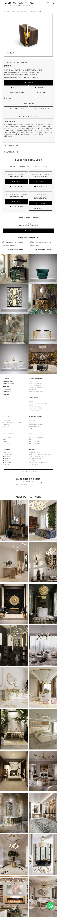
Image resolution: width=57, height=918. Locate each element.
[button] (56, 218)
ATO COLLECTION (8, 434)
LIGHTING (6, 394)
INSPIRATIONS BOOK (35, 407)
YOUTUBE (7, 462)
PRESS (31, 434)
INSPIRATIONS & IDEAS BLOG (38, 403)
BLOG (31, 401)
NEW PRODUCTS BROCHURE (12, 422)
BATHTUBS (6, 378)
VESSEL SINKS (7, 437)
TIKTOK (6, 464)
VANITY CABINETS (8, 383)
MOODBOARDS (34, 411)
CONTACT (32, 449)
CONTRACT (32, 389)
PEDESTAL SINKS (8, 381)
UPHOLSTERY (7, 391)
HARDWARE (6, 443)
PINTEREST (7, 456)
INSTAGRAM (8, 454)
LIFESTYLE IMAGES (35, 409)
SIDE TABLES (21, 11)
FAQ (30, 428)
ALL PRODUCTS (9, 11)
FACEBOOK (7, 452)
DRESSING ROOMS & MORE (37, 391)
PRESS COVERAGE (35, 443)
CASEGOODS (7, 389)
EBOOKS (32, 405)
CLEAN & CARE (34, 426)
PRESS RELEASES (34, 441)
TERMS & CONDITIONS (36, 424)
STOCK (5, 397)
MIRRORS (6, 386)
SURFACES (6, 441)
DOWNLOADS (7, 417)
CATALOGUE (6, 420)
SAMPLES (32, 422)
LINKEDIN (7, 458)
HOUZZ (6, 460)
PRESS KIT (32, 439)
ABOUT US (32, 420)
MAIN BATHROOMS (35, 385)
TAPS (4, 439)
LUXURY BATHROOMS (36, 378)
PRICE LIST (6, 426)
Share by (7, 98)
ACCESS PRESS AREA (36, 437)
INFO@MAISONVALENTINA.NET (38, 462)
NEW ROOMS (33, 381)
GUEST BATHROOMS (35, 383)
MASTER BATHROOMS (36, 387)
